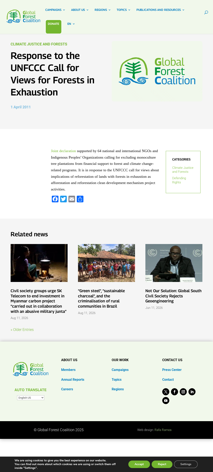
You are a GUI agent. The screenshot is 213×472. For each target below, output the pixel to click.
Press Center (172, 370)
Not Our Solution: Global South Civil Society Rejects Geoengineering (173, 295)
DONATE (53, 23)
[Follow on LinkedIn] (192, 391)
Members (68, 370)
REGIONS (101, 9)
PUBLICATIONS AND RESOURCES (158, 9)
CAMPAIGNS (53, 9)
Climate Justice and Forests (39, 44)
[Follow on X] (165, 391)
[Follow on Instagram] (183, 391)
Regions (118, 389)
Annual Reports (72, 380)
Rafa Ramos (163, 430)
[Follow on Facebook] (174, 391)
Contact (168, 380)
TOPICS (122, 9)
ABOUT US (78, 9)
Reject (162, 464)
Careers (67, 389)
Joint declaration (64, 151)
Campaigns (120, 370)
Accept (139, 464)
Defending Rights (179, 180)
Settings (185, 464)
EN (69, 23)
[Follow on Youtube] (165, 400)
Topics (116, 380)
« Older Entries (22, 329)
